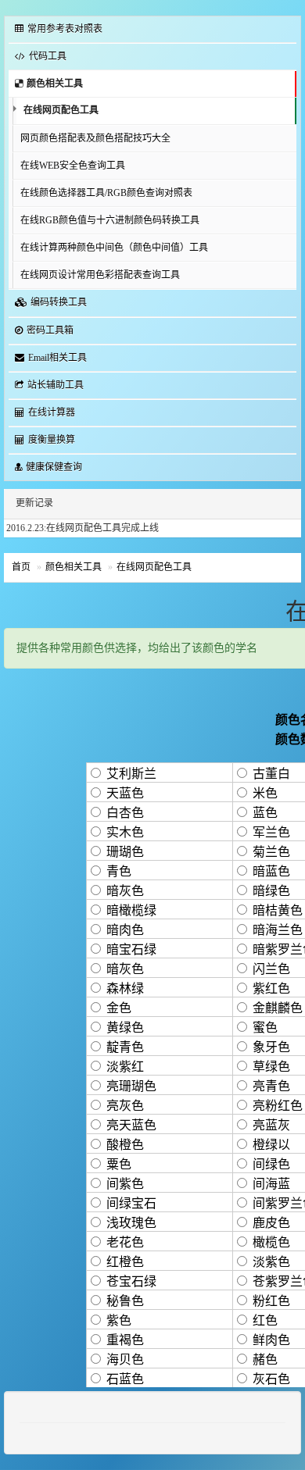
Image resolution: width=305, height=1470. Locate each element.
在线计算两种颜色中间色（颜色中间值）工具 (114, 247)
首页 (21, 567)
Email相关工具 (57, 357)
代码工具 (47, 56)
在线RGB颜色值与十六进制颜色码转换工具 (109, 220)
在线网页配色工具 (61, 110)
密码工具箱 (50, 330)
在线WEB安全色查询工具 (72, 165)
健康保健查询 (54, 467)
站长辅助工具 (55, 385)
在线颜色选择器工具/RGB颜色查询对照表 (106, 192)
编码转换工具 (58, 302)
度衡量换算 (51, 439)
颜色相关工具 (55, 83)
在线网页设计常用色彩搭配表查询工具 (100, 274)
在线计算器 (51, 412)
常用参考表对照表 (64, 28)
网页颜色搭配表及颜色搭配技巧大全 (95, 138)
